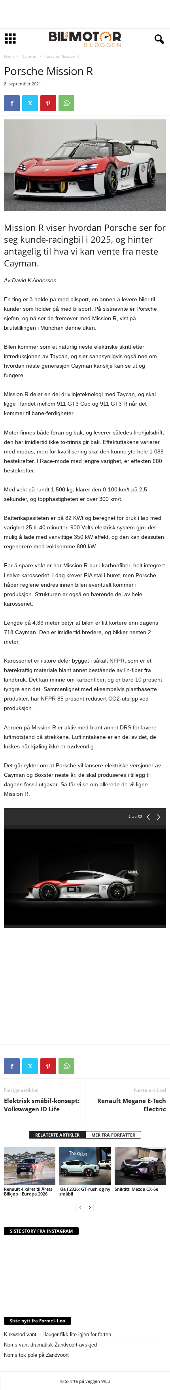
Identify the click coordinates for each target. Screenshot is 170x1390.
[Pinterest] (48, 103)
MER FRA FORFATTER (113, 1135)
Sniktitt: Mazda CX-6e (136, 1189)
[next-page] (90, 1207)
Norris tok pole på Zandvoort (36, 1355)
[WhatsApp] (66, 103)
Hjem (9, 56)
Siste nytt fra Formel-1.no (37, 1321)
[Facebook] (12, 103)
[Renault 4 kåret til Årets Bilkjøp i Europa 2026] (29, 1166)
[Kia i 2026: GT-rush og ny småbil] (85, 1166)
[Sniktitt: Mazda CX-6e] (140, 1166)
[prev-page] (80, 1207)
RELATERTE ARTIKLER (57, 1135)
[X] (30, 103)
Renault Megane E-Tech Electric (131, 1105)
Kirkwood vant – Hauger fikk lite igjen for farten (57, 1334)
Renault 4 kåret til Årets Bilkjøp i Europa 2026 (28, 1191)
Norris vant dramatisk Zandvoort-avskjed (50, 1345)
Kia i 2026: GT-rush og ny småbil (84, 1191)
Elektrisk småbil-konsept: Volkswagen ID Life (41, 1105)
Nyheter (29, 56)
